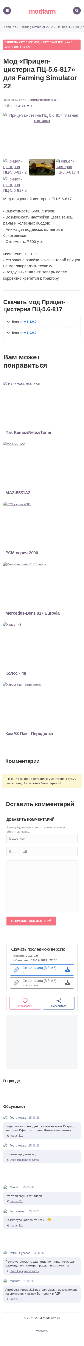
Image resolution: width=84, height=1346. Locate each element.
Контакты (42, 1330)
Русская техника (57, 42)
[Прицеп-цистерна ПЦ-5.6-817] (42, 134)
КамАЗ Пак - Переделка (29, 733)
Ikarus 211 (16, 1135)
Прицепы (12, 42)
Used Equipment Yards (24, 1159)
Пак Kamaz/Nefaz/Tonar (28, 432)
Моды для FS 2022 (17, 47)
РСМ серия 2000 (21, 552)
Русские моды (31, 42)
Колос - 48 (15, 673)
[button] (42, 322)
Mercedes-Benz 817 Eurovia (32, 613)
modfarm (42, 11)
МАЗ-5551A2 (17, 492)
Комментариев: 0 (43, 100)
